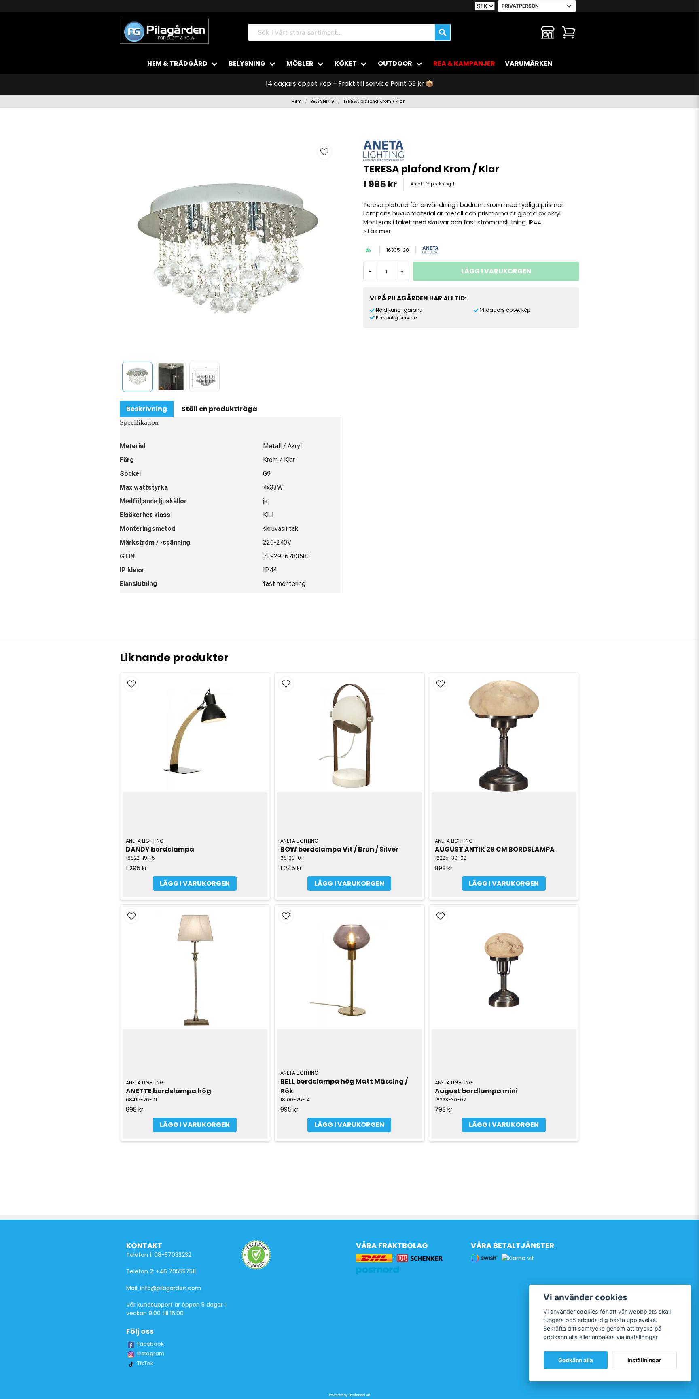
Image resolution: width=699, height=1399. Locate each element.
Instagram (150, 1353)
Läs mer (379, 231)
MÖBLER (299, 63)
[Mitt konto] (547, 32)
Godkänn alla (575, 1360)
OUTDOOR (395, 63)
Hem (296, 101)
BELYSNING (247, 63)
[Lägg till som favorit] (526, 32)
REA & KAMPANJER (464, 63)
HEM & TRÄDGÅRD (177, 63)
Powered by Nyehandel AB (349, 1395)
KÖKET (346, 63)
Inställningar (644, 1360)
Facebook (150, 1344)
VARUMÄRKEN (528, 63)
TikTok (145, 1363)
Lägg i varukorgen (195, 883)
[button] (324, 152)
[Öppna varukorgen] (568, 32)
